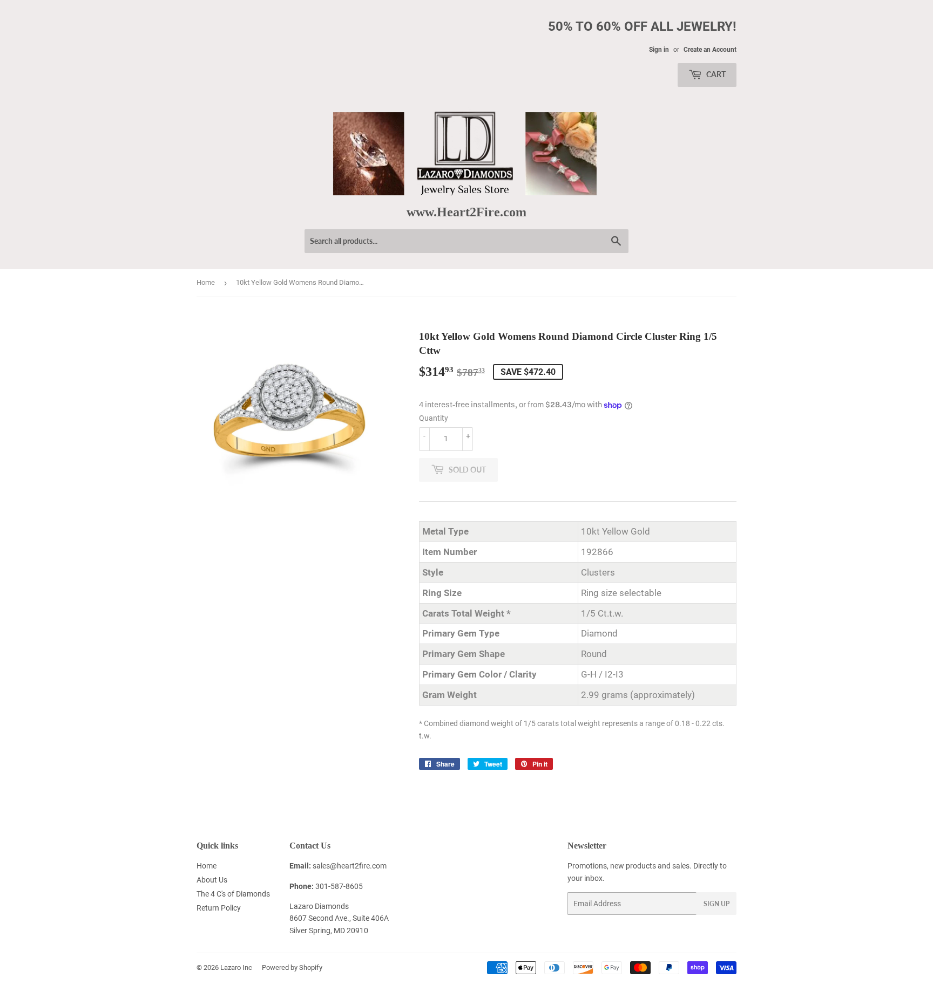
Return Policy (219, 908)
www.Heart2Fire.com (466, 211)
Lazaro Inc (236, 967)
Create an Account (710, 49)
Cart (715, 74)
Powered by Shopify (292, 967)
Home (206, 282)
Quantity (433, 418)
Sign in (659, 49)
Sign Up (716, 904)
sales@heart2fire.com (350, 865)
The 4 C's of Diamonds (233, 894)
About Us (212, 879)
